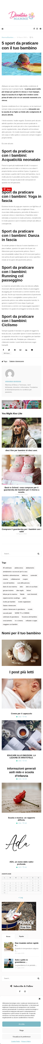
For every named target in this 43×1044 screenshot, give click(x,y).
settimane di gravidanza (11, 617)
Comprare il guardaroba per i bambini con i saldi (21, 530)
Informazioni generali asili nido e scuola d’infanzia (21, 772)
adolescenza (19, 568)
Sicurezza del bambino (29, 617)
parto (24, 598)
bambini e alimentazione (11, 575)
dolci (21, 587)
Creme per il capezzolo (21, 714)
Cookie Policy (15, 1041)
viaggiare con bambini (10, 624)
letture (29, 590)
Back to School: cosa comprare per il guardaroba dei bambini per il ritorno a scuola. (21, 489)
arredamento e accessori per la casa (15, 571)
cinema (5, 579)
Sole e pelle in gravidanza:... (21, 961)
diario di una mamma (10, 587)
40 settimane (7, 568)
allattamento (30, 568)
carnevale (34, 575)
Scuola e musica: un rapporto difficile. (21, 819)
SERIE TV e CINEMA (22, 613)
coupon (25, 579)
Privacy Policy (26, 1041)
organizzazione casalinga (11, 598)
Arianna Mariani (13, 382)
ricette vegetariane (24, 602)
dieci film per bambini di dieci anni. (21, 450)
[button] (39, 999)
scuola (30, 609)
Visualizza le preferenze (22, 1037)
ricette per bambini (9, 602)
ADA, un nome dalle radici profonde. (21, 863)
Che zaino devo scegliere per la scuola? (32, 403)
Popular (21, 936)
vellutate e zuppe (31, 620)
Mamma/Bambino (7, 37)
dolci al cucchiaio (31, 587)
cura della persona (23, 583)
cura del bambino (8, 583)
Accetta (21, 1024)
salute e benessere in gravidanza (14, 609)
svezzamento (7, 620)
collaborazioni (15, 579)
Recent (8, 936)
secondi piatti (7, 613)
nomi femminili (32, 594)
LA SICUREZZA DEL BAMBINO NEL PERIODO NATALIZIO (11, 404)
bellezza (25, 575)
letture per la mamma (10, 594)
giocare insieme (8, 590)
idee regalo (20, 590)
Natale (22, 594)
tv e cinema (19, 620)
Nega (21, 1030)
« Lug (20, 897)
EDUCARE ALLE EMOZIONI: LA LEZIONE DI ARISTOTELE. (21, 756)
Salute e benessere (16, 361)
